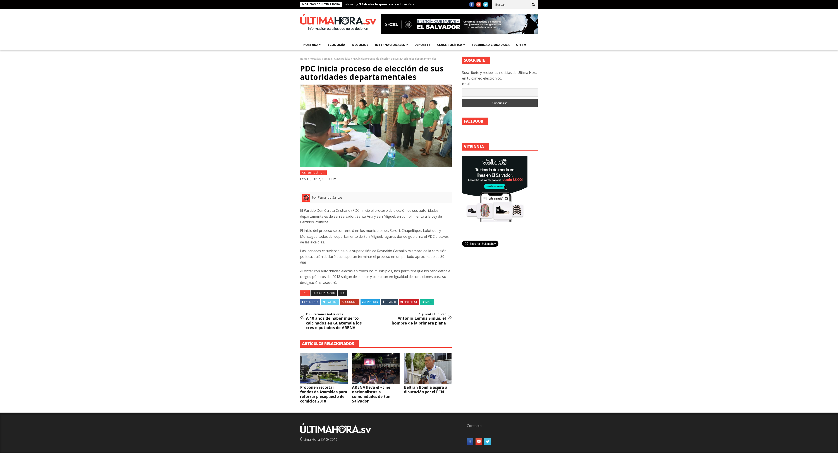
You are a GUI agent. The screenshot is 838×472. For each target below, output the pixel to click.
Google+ (351, 302)
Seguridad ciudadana (491, 45)
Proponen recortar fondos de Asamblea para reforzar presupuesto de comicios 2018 (323, 394)
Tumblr (390, 302)
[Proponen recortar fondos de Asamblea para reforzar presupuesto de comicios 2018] (324, 368)
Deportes (422, 45)
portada (310, 45)
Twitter (331, 302)
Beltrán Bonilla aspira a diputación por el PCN (425, 389)
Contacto (474, 425)
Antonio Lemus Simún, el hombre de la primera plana (419, 318)
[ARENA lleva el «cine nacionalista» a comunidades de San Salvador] (376, 368)
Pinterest (410, 302)
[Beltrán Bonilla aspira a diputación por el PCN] (428, 368)
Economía (336, 45)
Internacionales (390, 45)
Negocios (360, 45)
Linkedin (371, 302)
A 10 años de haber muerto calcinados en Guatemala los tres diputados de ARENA (334, 321)
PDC (342, 293)
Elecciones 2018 (324, 293)
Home (303, 59)
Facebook (311, 302)
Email (466, 84)
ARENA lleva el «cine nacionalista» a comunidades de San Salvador (371, 394)
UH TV (521, 45)
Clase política (449, 45)
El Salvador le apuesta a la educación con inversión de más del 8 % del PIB (393, 4)
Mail (428, 302)
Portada (315, 59)
